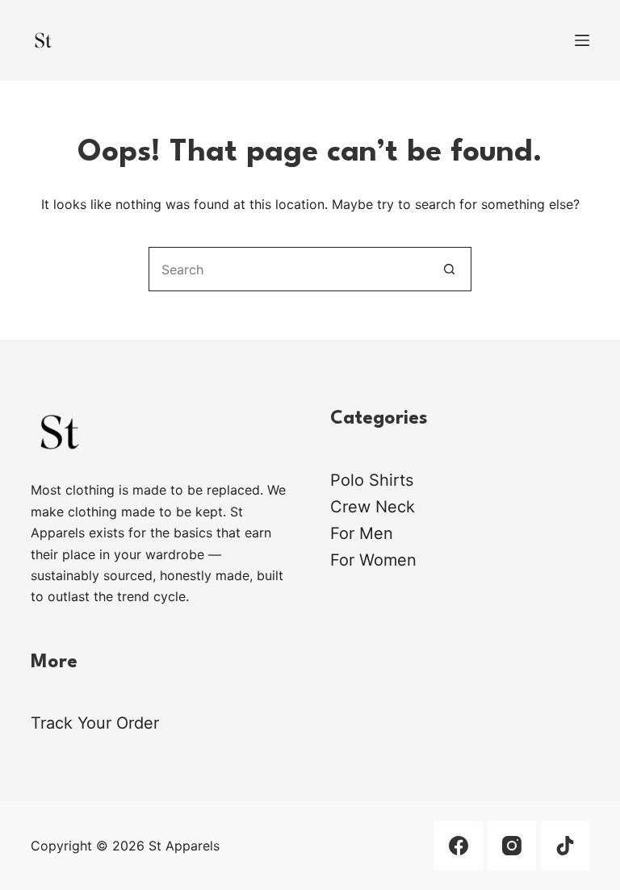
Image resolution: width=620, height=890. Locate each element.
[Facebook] (458, 845)
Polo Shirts (371, 480)
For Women (373, 560)
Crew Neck (372, 506)
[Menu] (582, 40)
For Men (361, 533)
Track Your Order (95, 723)
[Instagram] (512, 845)
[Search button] (449, 269)
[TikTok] (565, 845)
